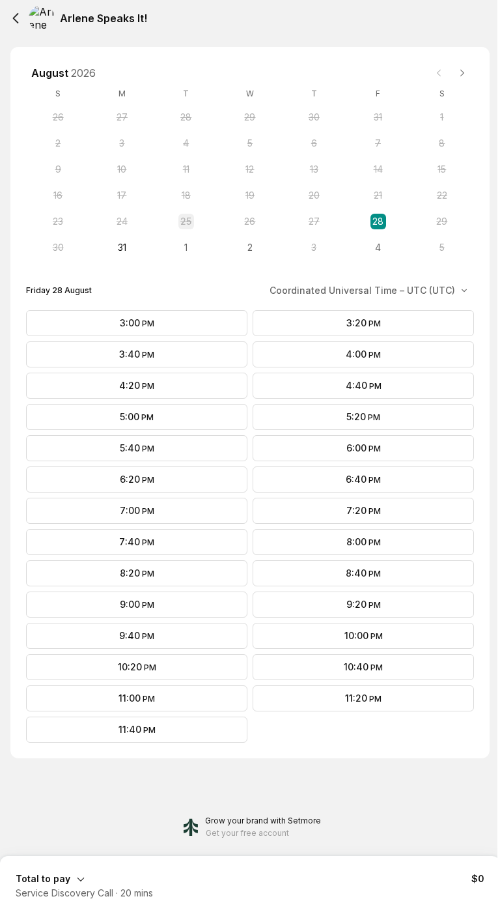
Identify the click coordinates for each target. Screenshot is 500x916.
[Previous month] (438, 73)
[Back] (16, 18)
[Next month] (462, 73)
